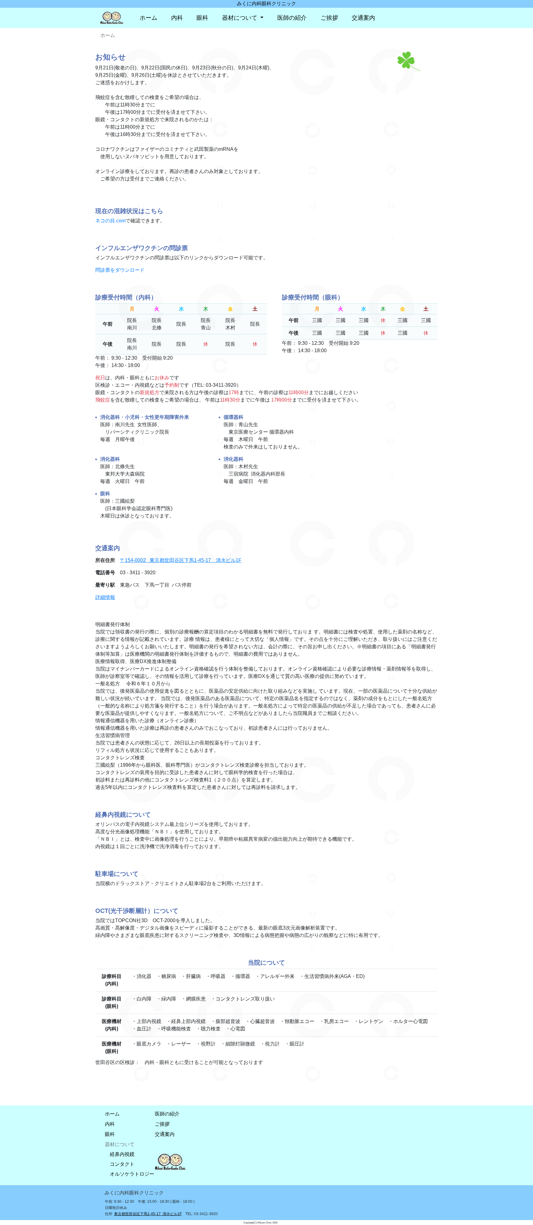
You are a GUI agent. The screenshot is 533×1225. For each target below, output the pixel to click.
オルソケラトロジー (132, 1174)
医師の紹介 (292, 17)
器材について (240, 17)
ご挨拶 (329, 17)
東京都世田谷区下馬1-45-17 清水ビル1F (148, 1214)
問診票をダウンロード (120, 270)
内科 (177, 17)
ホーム (148, 17)
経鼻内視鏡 (122, 1154)
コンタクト (122, 1164)
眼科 (202, 17)
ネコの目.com (110, 220)
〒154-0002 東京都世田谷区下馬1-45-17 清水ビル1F (181, 560)
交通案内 (363, 17)
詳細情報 (105, 597)
